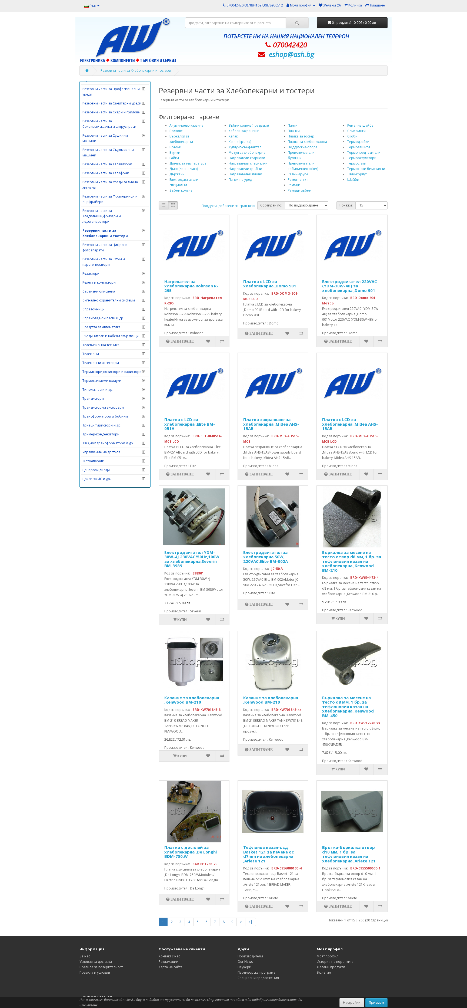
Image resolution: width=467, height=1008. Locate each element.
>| (250, 922)
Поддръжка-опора (303, 147)
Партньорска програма (256, 972)
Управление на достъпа (101, 452)
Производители (250, 956)
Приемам (376, 1002)
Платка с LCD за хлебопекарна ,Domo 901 (269, 284)
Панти (293, 125)
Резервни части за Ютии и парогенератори (103, 262)
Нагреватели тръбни (245, 168)
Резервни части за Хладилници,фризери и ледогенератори (101, 216)
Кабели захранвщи (244, 131)
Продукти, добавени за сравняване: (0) (233, 205)
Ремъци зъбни (299, 190)
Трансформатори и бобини (105, 416)
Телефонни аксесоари (100, 362)
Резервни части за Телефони (105, 173)
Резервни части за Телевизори (107, 164)
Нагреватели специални (248, 163)
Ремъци (294, 185)
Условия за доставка (95, 961)
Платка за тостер (301, 136)
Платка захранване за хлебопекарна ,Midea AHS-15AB (271, 424)
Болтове (176, 131)
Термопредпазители (364, 152)
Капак (233, 136)
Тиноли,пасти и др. (97, 389)
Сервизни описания (98, 291)
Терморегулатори (361, 158)
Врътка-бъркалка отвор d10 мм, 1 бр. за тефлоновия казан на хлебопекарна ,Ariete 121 (349, 854)
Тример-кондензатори (100, 434)
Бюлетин (324, 972)
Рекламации (168, 961)
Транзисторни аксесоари (103, 407)
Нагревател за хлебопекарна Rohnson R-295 (191, 286)
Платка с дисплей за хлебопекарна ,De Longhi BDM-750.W (190, 852)
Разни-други (298, 174)
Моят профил (327, 956)
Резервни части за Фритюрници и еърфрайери (110, 199)
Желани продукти (331, 967)
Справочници (93, 309)
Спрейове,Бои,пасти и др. (103, 318)
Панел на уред (240, 179)
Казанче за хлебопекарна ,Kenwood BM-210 (191, 700)
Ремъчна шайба (360, 125)
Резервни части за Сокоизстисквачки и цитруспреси (109, 124)
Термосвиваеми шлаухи (101, 380)
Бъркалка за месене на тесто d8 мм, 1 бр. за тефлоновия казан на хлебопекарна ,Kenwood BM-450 (348, 706)
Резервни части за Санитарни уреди (111, 103)
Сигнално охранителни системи (108, 300)
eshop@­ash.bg (291, 54)
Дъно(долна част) (183, 168)
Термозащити (358, 147)
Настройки (352, 1002)
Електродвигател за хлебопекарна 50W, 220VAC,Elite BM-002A (265, 557)
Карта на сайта (170, 967)
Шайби (353, 179)
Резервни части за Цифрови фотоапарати (105, 247)
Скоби (352, 136)
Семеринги (356, 131)
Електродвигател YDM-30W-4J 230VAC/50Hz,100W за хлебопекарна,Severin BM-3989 (191, 559)
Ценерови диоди (96, 470)
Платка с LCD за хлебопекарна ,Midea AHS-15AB (350, 424)
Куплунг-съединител (245, 147)
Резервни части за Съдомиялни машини (108, 152)
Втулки (174, 152)
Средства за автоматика (101, 327)
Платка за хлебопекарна (307, 141)
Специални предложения (258, 978)
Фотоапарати (93, 461)
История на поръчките (335, 961)
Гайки (174, 158)
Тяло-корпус (357, 174)
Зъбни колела (180, 190)
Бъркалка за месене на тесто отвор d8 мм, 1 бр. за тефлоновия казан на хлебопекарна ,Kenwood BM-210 (351, 561)
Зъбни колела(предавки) (249, 125)
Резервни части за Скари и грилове (111, 112)
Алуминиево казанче (186, 125)
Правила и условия (94, 972)
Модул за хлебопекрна (247, 152)
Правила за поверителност (101, 967)
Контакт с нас (169, 956)
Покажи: (346, 205)
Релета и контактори (99, 282)
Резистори (90, 273)
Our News (245, 961)
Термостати (356, 163)
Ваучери (244, 967)
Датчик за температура (187, 163)
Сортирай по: (271, 205)
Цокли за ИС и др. (96, 479)
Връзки (175, 147)
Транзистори (93, 398)
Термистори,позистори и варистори (112, 371)
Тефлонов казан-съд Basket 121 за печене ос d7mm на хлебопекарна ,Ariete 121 (268, 854)
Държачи (177, 174)
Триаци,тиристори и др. (101, 425)
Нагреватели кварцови (247, 158)
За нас (84, 956)
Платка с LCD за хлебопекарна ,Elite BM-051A (189, 424)
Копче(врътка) (240, 141)
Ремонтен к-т (298, 179)
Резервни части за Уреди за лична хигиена (110, 185)
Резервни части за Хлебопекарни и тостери (136, 70)
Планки (294, 131)
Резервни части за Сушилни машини (105, 138)
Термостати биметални (366, 168)
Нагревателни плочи (245, 174)
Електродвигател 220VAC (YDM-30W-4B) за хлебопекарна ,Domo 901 (349, 286)
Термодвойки (358, 141)
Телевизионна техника (100, 345)
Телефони (90, 354)
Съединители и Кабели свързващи (110, 336)
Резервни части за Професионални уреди (111, 92)
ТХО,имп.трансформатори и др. (108, 443)
